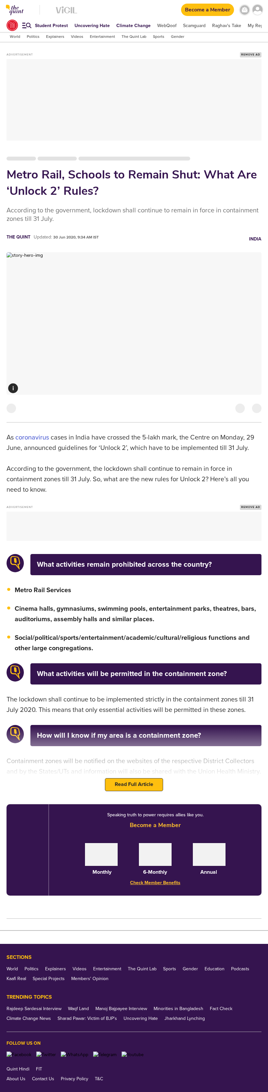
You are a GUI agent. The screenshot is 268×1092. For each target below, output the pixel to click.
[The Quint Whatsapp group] (74, 1055)
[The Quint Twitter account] (46, 1055)
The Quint (18, 237)
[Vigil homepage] (66, 13)
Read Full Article (134, 784)
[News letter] (244, 10)
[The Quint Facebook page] (19, 1055)
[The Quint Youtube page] (132, 1055)
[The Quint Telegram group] (105, 1055)
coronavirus (32, 437)
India (255, 239)
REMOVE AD (250, 54)
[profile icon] (257, 10)
